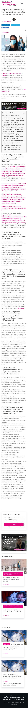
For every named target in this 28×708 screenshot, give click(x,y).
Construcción (6, 644)
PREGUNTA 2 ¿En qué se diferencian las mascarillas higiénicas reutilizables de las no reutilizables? (14, 122)
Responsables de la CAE (9, 574)
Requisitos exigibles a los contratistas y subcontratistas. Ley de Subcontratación (12, 676)
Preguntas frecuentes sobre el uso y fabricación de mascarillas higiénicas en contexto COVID (13, 12)
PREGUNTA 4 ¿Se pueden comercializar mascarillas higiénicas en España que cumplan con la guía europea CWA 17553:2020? (14, 135)
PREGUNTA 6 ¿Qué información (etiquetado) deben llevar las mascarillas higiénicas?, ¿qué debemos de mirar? (12, 148)
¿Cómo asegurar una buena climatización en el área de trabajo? (11, 579)
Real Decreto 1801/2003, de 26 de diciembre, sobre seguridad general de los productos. (13, 208)
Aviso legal (5, 696)
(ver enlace (21, 308)
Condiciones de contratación (17, 699)
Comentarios (6, 32)
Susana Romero (7, 21)
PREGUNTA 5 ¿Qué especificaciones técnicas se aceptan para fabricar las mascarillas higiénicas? (13, 142)
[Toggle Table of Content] (23, 113)
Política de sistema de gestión (17, 696)
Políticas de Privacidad (10, 697)
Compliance (6, 605)
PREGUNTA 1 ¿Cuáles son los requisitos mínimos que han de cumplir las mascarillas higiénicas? (13, 117)
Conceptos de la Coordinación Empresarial (13, 573)
